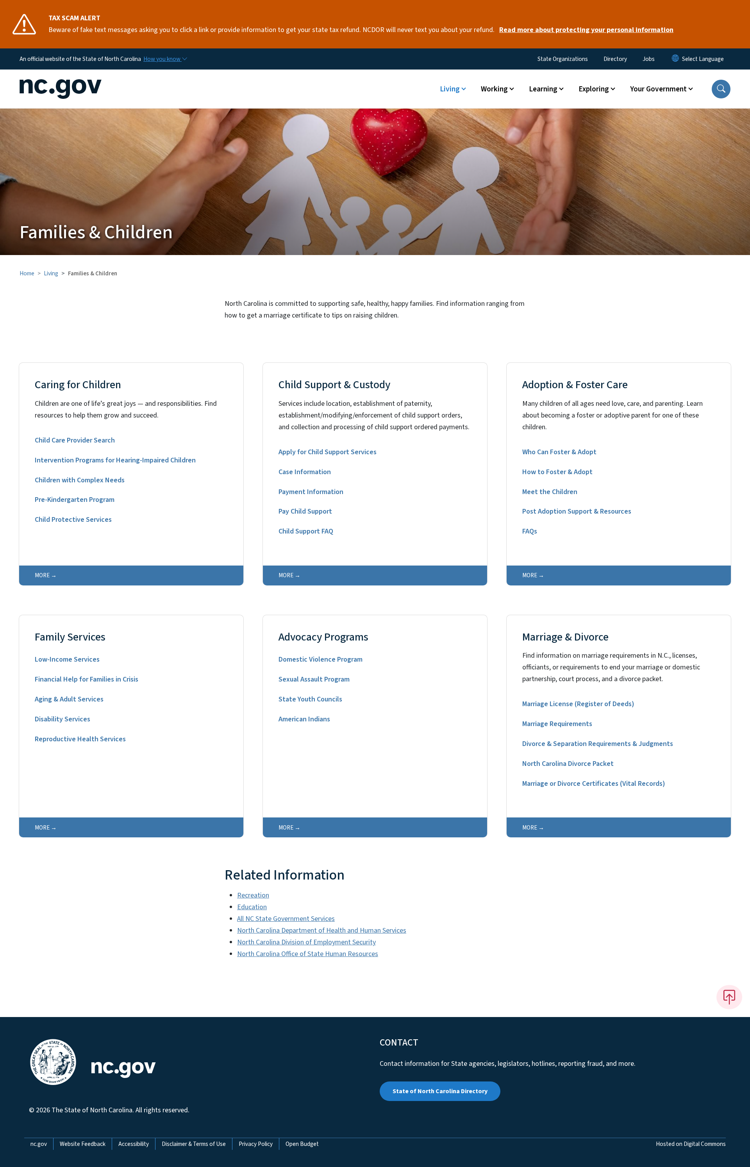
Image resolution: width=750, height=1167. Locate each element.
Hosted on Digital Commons (691, 1144)
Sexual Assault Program (314, 679)
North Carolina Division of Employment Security (306, 942)
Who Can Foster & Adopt (559, 452)
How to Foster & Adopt (557, 472)
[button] (721, 89)
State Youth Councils (310, 699)
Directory (615, 59)
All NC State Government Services (286, 919)
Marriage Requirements (557, 724)
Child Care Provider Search (75, 440)
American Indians (304, 719)
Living (51, 273)
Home (27, 273)
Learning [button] (543, 89)
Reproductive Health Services (80, 739)
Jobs (649, 59)
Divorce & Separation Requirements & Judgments (597, 744)
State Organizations (563, 59)
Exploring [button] (594, 89)
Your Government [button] (658, 89)
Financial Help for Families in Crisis (86, 679)
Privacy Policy (256, 1144)
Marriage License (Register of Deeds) (578, 704)
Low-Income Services (67, 659)
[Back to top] (729, 997)
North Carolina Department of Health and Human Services (321, 930)
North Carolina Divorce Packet (568, 764)
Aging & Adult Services (69, 699)
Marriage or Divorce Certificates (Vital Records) (593, 784)
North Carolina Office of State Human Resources (307, 954)
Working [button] (494, 89)
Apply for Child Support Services (328, 452)
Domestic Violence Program (320, 659)
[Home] (68, 80)
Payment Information (311, 492)
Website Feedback (82, 1144)
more (42, 575)
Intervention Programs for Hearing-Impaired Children (115, 460)
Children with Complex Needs (80, 480)
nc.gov (38, 1144)
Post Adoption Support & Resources (576, 511)
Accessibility (133, 1144)
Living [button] (450, 89)
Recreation (253, 895)
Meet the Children (549, 492)
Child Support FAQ (306, 531)
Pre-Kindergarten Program (74, 500)
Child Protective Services (73, 520)
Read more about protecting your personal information (586, 30)
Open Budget (302, 1144)
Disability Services (62, 719)
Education (252, 907)
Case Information (305, 472)
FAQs (529, 531)
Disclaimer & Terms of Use (194, 1144)
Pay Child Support (305, 511)
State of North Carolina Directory (440, 1091)
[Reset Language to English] (675, 59)
